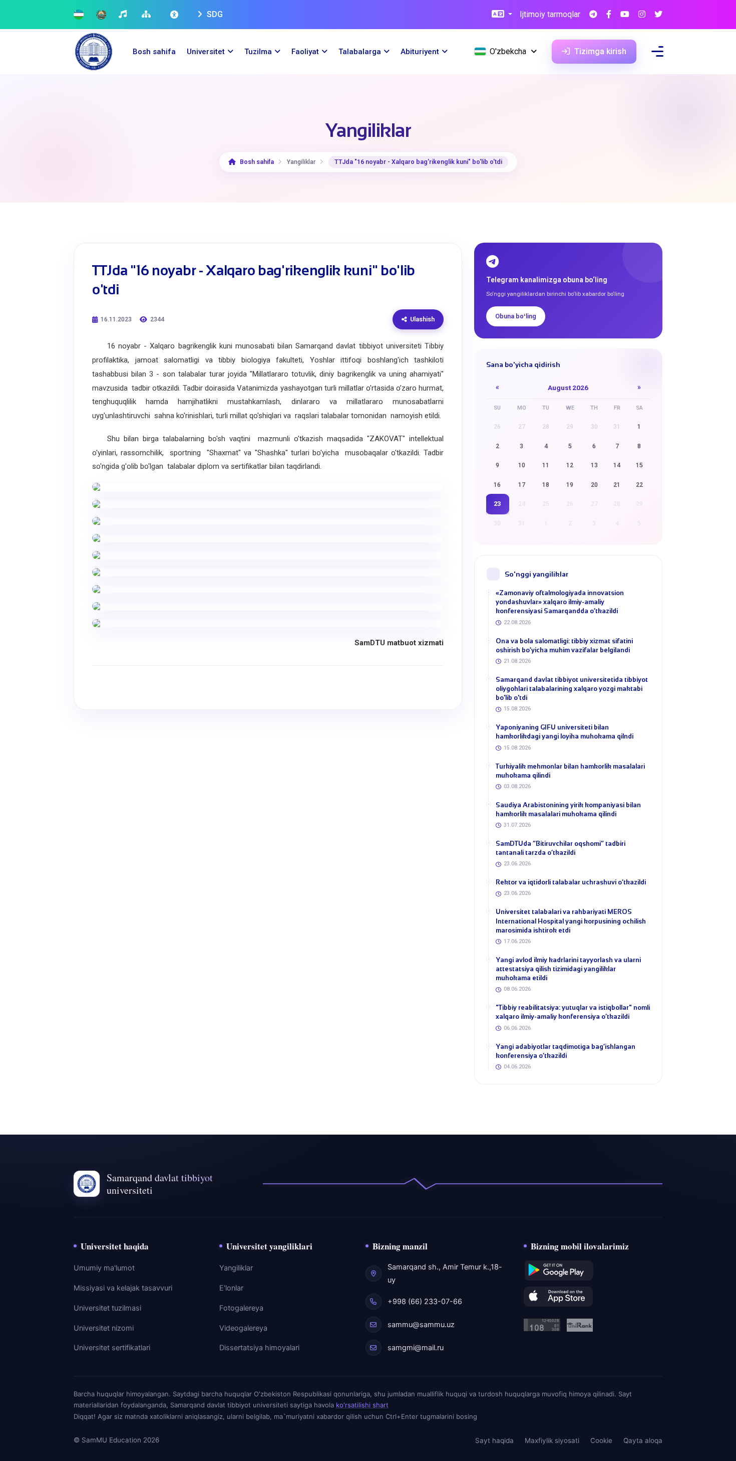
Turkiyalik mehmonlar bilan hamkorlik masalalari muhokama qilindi (570, 771)
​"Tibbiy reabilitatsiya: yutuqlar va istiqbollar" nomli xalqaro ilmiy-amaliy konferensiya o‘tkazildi (573, 1012)
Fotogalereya (241, 1308)
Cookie (601, 1440)
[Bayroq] (79, 15)
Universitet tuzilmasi (107, 1308)
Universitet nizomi (104, 1328)
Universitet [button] (206, 51)
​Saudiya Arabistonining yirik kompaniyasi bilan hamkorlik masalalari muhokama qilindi (568, 809)
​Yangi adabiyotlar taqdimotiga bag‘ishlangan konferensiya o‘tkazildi (565, 1051)
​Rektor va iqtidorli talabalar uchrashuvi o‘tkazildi (571, 882)
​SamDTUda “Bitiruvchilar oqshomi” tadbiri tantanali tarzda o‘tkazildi (560, 848)
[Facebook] (608, 15)
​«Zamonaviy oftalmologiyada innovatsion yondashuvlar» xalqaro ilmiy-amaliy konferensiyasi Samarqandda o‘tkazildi (560, 602)
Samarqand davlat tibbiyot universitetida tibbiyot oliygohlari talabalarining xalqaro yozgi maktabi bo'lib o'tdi (572, 688)
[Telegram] (593, 15)
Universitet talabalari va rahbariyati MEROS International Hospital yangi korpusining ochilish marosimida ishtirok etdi (571, 921)
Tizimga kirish (599, 51)
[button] (502, 15)
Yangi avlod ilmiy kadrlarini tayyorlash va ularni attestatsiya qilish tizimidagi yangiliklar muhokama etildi (568, 969)
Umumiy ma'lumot (104, 1267)
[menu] (657, 51)
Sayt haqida (494, 1440)
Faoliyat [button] (305, 51)
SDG (214, 14)
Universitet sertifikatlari (112, 1347)
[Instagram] (641, 15)
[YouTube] (624, 15)
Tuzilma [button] (258, 51)
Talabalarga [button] (359, 51)
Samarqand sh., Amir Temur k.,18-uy (445, 1273)
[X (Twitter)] (658, 15)
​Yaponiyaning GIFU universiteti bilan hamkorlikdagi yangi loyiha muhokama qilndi (564, 731)
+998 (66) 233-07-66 (425, 1301)
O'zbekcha (508, 51)
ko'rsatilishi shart (362, 1405)
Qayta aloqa (642, 1440)
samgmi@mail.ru (416, 1347)
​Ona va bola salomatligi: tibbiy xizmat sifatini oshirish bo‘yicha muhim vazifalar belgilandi (564, 645)
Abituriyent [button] (420, 51)
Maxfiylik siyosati (552, 1440)
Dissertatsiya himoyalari (259, 1347)
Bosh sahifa (154, 51)
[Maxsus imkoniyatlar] (175, 14)
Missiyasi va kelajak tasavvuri (123, 1288)
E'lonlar (231, 1288)
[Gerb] (101, 15)
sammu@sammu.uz (421, 1324)
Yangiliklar (236, 1267)
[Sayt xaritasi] (147, 15)
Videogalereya (243, 1328)
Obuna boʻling (515, 316)
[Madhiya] (124, 15)
